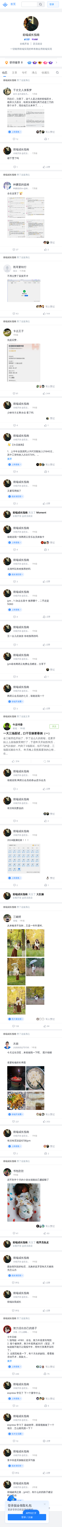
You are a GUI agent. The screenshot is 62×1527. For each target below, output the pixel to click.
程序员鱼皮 (42, 1242)
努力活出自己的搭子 (25, 1328)
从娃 (16, 1043)
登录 (51, 4)
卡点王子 (18, 331)
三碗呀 (17, 916)
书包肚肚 (18, 1171)
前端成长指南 (9, 80)
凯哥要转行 (19, 267)
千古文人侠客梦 (22, 90)
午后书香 (18, 724)
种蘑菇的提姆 (21, 184)
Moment (41, 512)
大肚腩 (40, 894)
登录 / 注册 (27, 1517)
